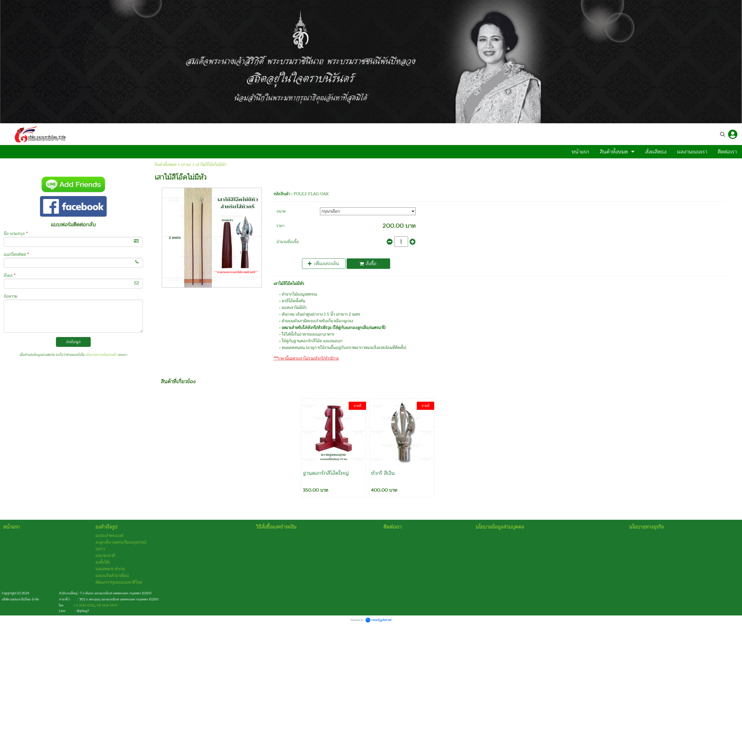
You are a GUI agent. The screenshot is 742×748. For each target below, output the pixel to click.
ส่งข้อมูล (73, 341)
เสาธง (186, 164)
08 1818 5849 (107, 605)
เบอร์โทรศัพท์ (16, 254)
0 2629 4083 (85, 605)
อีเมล (9, 275)
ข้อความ (10, 296)
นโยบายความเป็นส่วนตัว (101, 355)
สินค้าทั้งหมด (165, 164)
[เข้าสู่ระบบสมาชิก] (733, 134)
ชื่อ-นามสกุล (16, 233)
